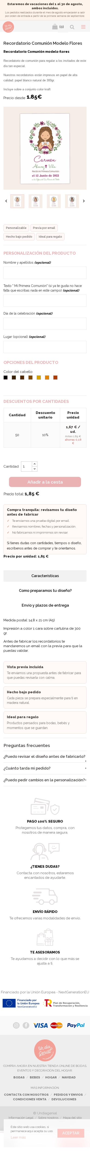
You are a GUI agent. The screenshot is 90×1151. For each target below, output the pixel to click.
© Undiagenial (45, 1113)
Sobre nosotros (48, 1117)
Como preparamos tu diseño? (45, 590)
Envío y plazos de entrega (45, 605)
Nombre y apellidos (27, 262)
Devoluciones (63, 1099)
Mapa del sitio (72, 1117)
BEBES (35, 1077)
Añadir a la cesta (45, 481)
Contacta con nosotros (26, 1094)
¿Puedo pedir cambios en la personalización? (44, 780)
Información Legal (21, 1117)
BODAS (19, 1077)
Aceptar (70, 1133)
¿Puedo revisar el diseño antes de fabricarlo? (44, 756)
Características (45, 576)
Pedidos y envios (68, 1094)
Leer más (18, 1137)
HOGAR (51, 1077)
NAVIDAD (69, 1077)
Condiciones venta (29, 1099)
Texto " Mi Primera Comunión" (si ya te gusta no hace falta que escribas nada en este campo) (42, 288)
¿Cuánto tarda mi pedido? (27, 768)
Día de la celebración (27, 313)
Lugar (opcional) (24, 337)
